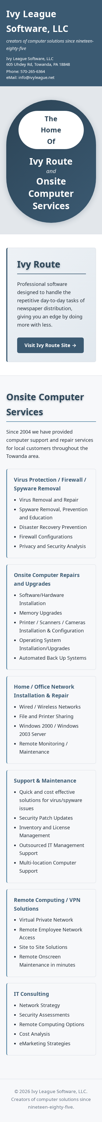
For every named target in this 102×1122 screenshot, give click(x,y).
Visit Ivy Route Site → (50, 345)
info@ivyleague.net (36, 77)
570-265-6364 (32, 71)
